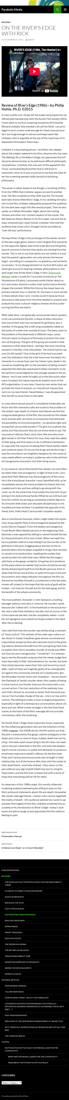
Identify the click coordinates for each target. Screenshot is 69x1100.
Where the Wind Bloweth (18, 968)
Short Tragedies (13, 932)
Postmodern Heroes (12, 834)
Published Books (10, 870)
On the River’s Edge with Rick (20, 914)
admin (31, 39)
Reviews (6, 22)
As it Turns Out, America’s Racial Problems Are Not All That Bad (35, 1028)
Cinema (5, 1042)
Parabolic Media (12, 9)
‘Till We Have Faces (14, 992)
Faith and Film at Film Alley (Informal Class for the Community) (31, 1049)
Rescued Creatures (15, 920)
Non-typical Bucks (14, 908)
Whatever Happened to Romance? (22, 962)
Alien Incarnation (14, 897)
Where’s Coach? (13, 974)
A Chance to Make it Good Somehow (23, 891)
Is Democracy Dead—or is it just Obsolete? (22, 846)
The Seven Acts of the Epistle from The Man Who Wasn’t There (33, 883)
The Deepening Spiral (15, 944)
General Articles (10, 980)
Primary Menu (65, 9)
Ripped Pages (11, 926)
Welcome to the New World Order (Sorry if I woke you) (34, 1021)
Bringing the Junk (14, 903)
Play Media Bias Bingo (16, 1015)
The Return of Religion (17, 950)
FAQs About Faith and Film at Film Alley (28, 1062)
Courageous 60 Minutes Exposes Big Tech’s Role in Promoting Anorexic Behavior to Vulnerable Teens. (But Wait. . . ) (34, 1006)
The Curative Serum (15, 1036)
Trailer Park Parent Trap (17, 956)
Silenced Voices (13, 938)
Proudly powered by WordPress (15, 1096)
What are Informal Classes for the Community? (33, 1056)
